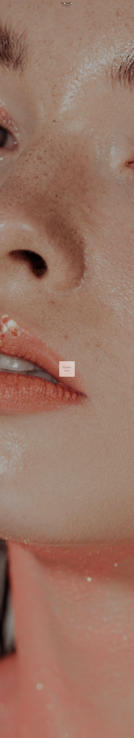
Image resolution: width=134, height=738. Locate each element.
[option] (29, 2)
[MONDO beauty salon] (67, 4)
